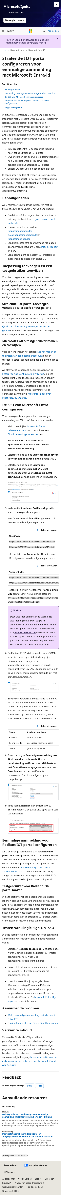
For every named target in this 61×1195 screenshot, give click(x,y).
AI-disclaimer (8, 1178)
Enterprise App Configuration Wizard (22, 373)
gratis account (48, 246)
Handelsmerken (34, 1187)
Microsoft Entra (17, 50)
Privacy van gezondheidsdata (28, 1183)
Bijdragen (49, 1178)
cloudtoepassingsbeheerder (23, 235)
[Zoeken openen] (44, 30)
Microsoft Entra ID (36, 50)
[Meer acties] (56, 50)
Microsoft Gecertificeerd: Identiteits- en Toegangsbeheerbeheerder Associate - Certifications (27, 1135)
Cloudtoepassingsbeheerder (23, 434)
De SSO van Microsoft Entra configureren (24, 97)
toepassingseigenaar (19, 238)
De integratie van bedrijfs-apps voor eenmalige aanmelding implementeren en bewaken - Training (27, 1115)
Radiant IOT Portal (25, 632)
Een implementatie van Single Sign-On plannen (33, 1023)
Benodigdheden (12, 89)
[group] (33, 577)
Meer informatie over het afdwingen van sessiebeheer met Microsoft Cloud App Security (29, 1061)
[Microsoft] (30, 31)
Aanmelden (53, 30)
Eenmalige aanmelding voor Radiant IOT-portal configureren (27, 101)
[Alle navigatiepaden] (4, 50)
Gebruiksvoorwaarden (12, 1187)
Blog (37, 1178)
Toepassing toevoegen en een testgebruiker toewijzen (30, 93)
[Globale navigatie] (3, 30)
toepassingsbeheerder (20, 231)
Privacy (5, 1183)
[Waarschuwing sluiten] (56, 4)
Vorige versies (25, 1178)
